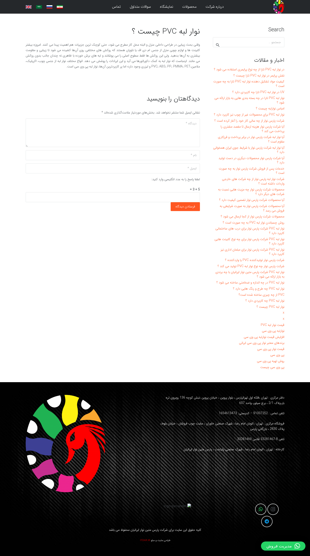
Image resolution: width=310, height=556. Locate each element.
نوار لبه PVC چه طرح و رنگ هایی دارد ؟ (258, 288)
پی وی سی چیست (272, 367)
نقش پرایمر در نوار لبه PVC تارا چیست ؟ (259, 75)
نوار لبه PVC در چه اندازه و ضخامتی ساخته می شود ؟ (250, 282)
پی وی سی (277, 354)
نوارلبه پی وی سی (273, 330)
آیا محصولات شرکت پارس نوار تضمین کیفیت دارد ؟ (251, 199)
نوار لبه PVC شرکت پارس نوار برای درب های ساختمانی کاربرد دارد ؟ (249, 231)
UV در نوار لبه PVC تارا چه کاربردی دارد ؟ (258, 92)
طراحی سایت (163, 540)
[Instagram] (273, 509)
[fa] (60, 7)
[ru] (49, 7)
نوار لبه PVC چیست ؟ (270, 306)
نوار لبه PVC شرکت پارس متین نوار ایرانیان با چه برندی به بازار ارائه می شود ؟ (249, 274)
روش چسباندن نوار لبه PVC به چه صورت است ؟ (253, 222)
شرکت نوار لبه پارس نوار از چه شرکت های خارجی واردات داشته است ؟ (253, 181)
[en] (29, 7)
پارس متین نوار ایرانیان (144, 529)
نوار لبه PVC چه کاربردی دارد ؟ (265, 300)
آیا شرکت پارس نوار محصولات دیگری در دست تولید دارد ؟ (251, 160)
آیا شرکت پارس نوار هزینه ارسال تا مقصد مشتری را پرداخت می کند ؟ (252, 129)
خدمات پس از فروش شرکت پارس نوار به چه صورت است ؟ (251, 171)
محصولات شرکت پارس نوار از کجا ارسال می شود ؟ (252, 216)
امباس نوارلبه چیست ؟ (270, 108)
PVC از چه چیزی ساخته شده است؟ (261, 294)
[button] (179, 6)
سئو (153, 540)
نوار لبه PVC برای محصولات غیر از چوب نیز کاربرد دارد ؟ (249, 114)
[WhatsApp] (260, 509)
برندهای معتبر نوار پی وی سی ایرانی (261, 342)
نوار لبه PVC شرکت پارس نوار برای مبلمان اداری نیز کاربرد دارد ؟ (252, 252)
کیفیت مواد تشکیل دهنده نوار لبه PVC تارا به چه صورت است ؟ (248, 84)
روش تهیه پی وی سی (270, 361)
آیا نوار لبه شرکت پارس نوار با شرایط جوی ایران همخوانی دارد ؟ (248, 150)
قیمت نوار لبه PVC (272, 324)
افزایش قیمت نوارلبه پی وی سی (264, 337)
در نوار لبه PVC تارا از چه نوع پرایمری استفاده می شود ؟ (249, 69)
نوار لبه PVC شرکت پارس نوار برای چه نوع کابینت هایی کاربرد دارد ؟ (249, 241)
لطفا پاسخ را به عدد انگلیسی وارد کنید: (175, 179)
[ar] (39, 7)
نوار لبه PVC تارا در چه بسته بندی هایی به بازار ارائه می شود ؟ (249, 100)
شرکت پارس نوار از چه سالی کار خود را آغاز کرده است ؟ (249, 120)
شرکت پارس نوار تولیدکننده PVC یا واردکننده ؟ (254, 260)
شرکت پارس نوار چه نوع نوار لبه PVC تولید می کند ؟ (251, 266)
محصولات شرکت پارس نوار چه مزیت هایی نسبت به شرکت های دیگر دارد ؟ (251, 192)
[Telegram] (267, 521)
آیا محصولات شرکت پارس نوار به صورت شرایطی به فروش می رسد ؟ (252, 208)
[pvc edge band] (278, 7)
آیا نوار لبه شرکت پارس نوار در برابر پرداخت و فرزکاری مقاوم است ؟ (251, 139)
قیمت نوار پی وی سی (270, 349)
